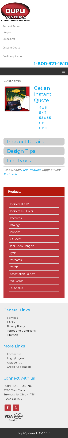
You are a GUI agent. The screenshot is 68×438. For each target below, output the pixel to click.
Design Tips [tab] (21, 151)
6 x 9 (43, 123)
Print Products (31, 169)
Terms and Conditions (21, 330)
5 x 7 (42, 113)
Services (12, 317)
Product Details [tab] (25, 141)
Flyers (13, 253)
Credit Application (19, 366)
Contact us (14, 354)
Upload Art (14, 362)
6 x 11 (43, 128)
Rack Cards (16, 281)
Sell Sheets (16, 288)
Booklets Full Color (21, 211)
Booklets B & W (19, 204)
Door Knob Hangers (21, 246)
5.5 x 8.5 (45, 118)
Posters (13, 267)
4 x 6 (43, 108)
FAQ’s (11, 322)
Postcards (12, 81)
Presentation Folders (22, 274)
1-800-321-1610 (51, 63)
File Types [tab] (19, 161)
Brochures (15, 218)
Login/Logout (16, 358)
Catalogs (14, 225)
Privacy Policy (16, 326)
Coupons (14, 232)
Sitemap (12, 334)
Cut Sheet (15, 239)
